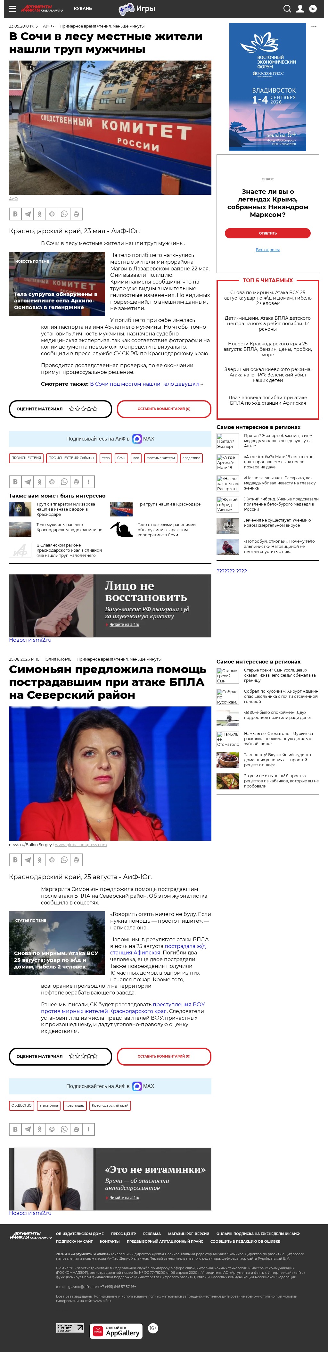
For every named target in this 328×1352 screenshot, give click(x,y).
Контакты (109, 1242)
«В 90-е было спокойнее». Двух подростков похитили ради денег (278, 715)
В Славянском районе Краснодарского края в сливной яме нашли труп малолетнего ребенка (55, 553)
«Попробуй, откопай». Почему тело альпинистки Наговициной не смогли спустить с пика (279, 546)
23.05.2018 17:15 (23, 26)
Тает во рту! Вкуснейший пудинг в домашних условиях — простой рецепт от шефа (278, 759)
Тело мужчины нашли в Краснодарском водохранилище (69, 527)
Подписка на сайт (74, 1242)
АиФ (13, 198)
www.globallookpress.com (81, 844)
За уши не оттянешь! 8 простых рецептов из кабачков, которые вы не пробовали (281, 780)
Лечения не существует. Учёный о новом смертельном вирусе (277, 523)
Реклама (152, 1234)
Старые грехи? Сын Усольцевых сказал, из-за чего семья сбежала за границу (280, 675)
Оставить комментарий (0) (164, 409)
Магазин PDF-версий (188, 1234)
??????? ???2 (232, 571)
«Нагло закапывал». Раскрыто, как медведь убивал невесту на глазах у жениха (280, 483)
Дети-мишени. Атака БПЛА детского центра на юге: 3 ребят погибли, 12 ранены (268, 324)
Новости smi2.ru (30, 640)
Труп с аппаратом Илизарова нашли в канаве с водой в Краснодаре (66, 509)
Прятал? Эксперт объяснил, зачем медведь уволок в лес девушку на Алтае (278, 440)
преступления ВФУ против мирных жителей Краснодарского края (123, 1008)
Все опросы (268, 250)
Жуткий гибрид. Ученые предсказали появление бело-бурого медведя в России (281, 504)
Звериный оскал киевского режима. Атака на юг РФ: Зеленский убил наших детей (268, 375)
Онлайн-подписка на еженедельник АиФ (258, 1234)
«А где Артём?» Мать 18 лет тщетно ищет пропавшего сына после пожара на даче (279, 461)
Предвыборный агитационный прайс (165, 1242)
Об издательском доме (80, 1234)
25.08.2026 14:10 (24, 659)
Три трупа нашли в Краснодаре (169, 504)
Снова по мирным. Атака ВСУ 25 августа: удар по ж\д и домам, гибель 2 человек (268, 298)
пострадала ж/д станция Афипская (158, 949)
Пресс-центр (123, 1234)
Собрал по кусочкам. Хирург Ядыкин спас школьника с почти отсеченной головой (281, 696)
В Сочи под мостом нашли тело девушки (144, 384)
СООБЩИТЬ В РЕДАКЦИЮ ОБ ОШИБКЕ (245, 1242)
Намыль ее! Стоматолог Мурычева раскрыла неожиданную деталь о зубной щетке (278, 738)
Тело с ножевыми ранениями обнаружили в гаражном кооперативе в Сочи (167, 529)
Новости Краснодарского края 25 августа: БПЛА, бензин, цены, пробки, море (268, 349)
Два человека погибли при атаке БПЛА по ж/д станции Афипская (268, 400)
